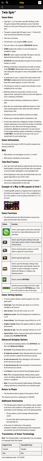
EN (40, 2)
